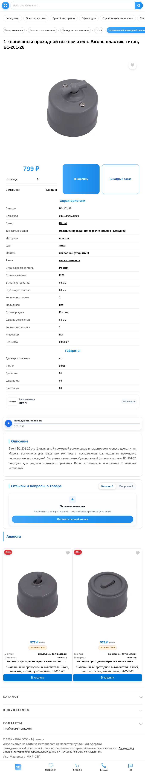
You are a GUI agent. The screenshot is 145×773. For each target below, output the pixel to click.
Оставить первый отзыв (72, 519)
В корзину (81, 178)
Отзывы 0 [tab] (107, 486)
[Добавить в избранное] (132, 65)
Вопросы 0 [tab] (126, 486)
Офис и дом (89, 18)
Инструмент (12, 18)
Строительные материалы (118, 18)
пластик (64, 238)
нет (61, 304)
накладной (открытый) (74, 252)
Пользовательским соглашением (81, 751)
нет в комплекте (69, 260)
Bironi (63, 223)
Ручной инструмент (64, 18)
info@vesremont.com (17, 728)
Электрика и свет (36, 18)
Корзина (77, 770)
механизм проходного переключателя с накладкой (92, 230)
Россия (63, 267)
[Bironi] (12, 401)
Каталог (5, 5)
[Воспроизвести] (8, 423)
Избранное (51, 770)
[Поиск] (139, 5)
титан (62, 245)
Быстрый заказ (120, 178)
